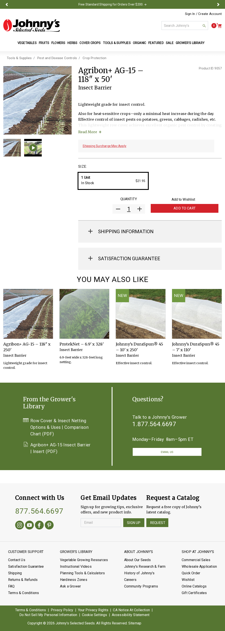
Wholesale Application (199, 566)
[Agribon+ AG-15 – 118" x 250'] (28, 314)
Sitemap (134, 623)
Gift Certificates (194, 593)
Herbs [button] (72, 43)
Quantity (128, 199)
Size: (82, 166)
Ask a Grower (70, 586)
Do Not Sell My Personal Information (48, 615)
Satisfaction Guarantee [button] (129, 258)
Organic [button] (139, 43)
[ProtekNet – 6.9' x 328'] (84, 314)
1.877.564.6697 (154, 424)
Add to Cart (185, 208)
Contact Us (16, 560)
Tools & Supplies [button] (117, 43)
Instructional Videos (76, 566)
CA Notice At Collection (131, 610)
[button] (6, 4)
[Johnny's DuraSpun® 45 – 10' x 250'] (140, 314)
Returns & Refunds (23, 580)
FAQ (11, 586)
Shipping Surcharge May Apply (104, 146)
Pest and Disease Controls (57, 58)
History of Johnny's (139, 573)
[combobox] (184, 25)
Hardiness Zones (73, 580)
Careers (130, 580)
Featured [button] (156, 43)
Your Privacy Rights (93, 610)
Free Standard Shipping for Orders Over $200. (110, 4)
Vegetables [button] (27, 43)
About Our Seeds (137, 560)
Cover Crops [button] (90, 43)
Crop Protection (94, 58)
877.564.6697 (39, 511)
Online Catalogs (194, 586)
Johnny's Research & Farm (145, 566)
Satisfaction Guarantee (26, 566)
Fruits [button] (44, 43)
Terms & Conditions (23, 593)
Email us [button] (167, 452)
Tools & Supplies (19, 58)
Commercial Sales (196, 560)
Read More (87, 132)
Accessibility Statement (131, 615)
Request (157, 523)
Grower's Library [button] (190, 43)
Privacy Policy (62, 610)
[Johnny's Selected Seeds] (31, 25)
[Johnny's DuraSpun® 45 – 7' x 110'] (197, 314)
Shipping (15, 573)
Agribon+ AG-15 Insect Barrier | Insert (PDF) (60, 448)
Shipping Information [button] (126, 231)
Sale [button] (170, 43)
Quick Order (191, 573)
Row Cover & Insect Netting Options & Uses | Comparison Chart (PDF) (59, 427)
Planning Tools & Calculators (82, 573)
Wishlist (188, 580)
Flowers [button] (58, 43)
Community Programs (141, 586)
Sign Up (134, 523)
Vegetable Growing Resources (84, 560)
